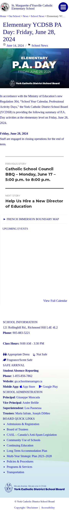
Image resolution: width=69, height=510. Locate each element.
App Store (28, 386)
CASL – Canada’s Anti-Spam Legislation (32, 434)
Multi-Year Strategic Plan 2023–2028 (29, 456)
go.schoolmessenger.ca (28, 381)
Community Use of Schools (23, 440)
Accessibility (48, 507)
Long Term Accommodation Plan (27, 450)
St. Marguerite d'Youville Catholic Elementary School (32, 7)
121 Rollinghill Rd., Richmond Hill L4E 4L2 (30, 327)
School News (40, 45)
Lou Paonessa (33, 408)
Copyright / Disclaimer (26, 507)
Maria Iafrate (23, 413)
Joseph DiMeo (41, 413)
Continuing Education (20, 445)
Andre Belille (30, 402)
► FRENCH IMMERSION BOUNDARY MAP (31, 219)
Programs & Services (19, 466)
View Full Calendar (55, 300)
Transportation (15, 472)
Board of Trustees (17, 429)
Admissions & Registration (23, 424)
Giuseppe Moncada (28, 397)
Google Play (50, 386)
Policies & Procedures (20, 461)
